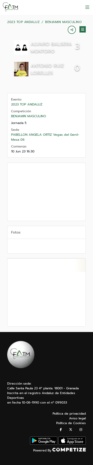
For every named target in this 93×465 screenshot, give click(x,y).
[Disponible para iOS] (72, 443)
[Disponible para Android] (43, 443)
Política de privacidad (69, 413)
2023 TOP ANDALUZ (23, 22)
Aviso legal (77, 418)
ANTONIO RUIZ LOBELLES (47, 69)
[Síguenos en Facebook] (61, 429)
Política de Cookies (71, 423)
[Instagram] (80, 429)
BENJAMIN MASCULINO (63, 22)
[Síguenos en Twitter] (70, 429)
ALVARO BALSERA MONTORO (51, 47)
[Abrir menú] (87, 7)
